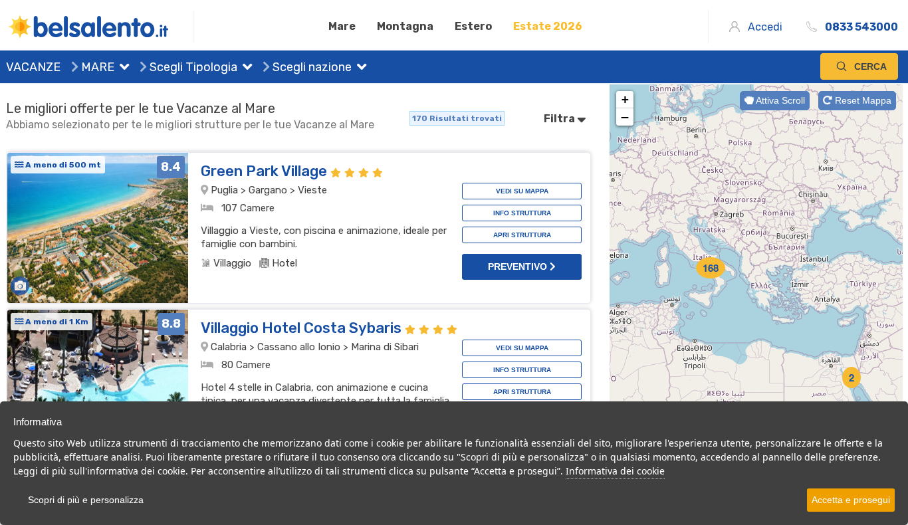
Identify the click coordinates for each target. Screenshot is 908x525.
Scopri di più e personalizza (86, 499)
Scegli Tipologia (192, 67)
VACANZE (33, 67)
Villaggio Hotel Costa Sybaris (303, 328)
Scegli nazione (311, 67)
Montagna (405, 26)
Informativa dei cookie (615, 471)
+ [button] (625, 99)
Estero (473, 26)
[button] (121, 68)
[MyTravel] (99, 26)
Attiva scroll (779, 100)
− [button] (625, 117)
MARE (96, 67)
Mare (342, 26)
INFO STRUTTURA (522, 213)
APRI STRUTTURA (522, 235)
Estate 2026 (547, 26)
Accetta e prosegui (851, 499)
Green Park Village (265, 171)
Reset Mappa (861, 100)
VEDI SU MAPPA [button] (522, 191)
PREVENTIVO (519, 266)
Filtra (560, 118)
